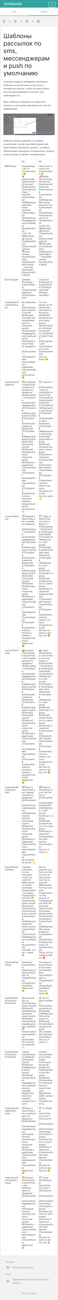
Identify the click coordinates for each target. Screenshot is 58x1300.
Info (14, 11)
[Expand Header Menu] (52, 5)
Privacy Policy (29, 1293)
